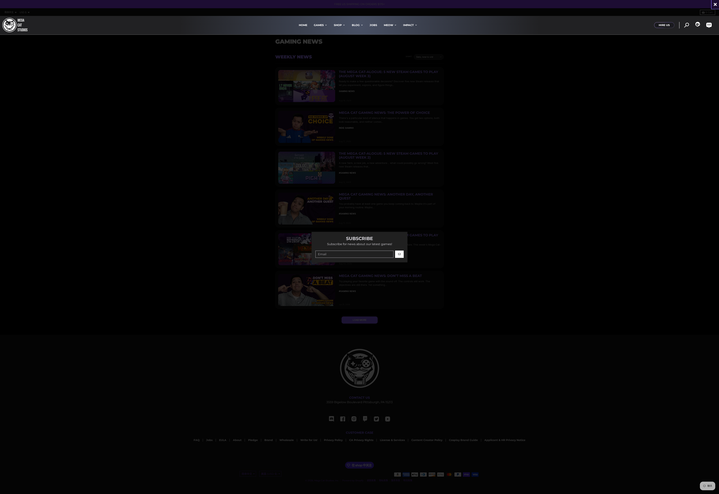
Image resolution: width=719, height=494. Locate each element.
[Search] (686, 25)
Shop (338, 25)
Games (319, 25)
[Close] (715, 4)
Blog (356, 25)
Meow (388, 25)
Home (303, 25)
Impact (408, 25)
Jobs (373, 25)
